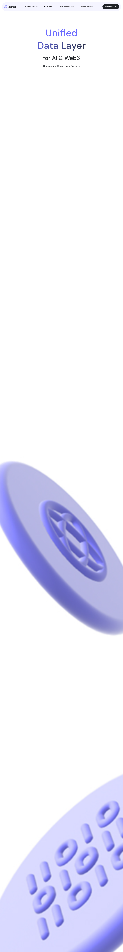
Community (85, 6)
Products (48, 6)
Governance (66, 6)
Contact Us (110, 6)
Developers (30, 6)
